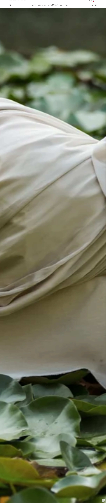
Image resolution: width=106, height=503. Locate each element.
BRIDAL (61, 5)
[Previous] (2, 209)
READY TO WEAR (42, 5)
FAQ (18, 1)
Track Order (23, 1)
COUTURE (34, 5)
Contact (14, 1)
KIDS (67, 5)
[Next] (103, 209)
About (10, 1)
